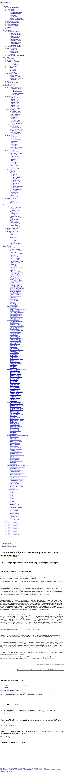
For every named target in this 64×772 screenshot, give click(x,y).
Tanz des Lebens (14, 329)
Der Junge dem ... (14, 300)
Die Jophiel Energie (15, 37)
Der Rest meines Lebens (16, 410)
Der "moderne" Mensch (16, 506)
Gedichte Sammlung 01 (13, 522)
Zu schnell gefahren (15, 282)
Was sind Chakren (15, 151)
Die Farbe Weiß (14, 106)
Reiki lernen (10, 67)
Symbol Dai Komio (15, 76)
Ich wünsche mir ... (15, 443)
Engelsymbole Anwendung (14, 46)
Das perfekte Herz (15, 252)
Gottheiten (13, 234)
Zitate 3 (12, 492)
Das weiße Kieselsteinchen (17, 321)
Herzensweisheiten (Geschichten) (15, 402)
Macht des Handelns (15, 291)
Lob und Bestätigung (15, 440)
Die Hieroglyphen (15, 225)
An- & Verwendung (12, 10)
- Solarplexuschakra (15, 157)
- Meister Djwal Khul (15, 175)
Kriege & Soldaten (15, 219)
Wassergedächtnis (14, 145)
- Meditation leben (15, 120)
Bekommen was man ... (16, 284)
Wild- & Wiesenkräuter (13, 202)
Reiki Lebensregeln (12, 66)
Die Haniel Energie (15, 36)
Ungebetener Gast (15, 393)
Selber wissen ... (14, 270)
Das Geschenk (14, 299)
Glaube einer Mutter (15, 407)
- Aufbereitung (14, 141)
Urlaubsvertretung (15, 396)
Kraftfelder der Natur (12, 190)
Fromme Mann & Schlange (17, 350)
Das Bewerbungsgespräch (17, 419)
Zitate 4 (12, 494)
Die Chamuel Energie (15, 33)
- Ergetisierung (14, 144)
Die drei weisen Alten (15, 296)
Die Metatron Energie (15, 39)
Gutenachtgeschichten (12, 306)
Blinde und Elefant (15, 258)
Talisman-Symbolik (12, 48)
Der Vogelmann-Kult (12, 228)
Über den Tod (13, 516)
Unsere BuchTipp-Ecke (13, 24)
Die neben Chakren (15, 165)
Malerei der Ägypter (15, 227)
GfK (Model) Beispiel (16, 91)
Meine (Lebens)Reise (15, 431)
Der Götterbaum (14, 323)
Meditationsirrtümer (15, 121)
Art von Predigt (14, 360)
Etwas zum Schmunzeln (16, 486)
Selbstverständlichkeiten (16, 420)
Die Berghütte (13, 422)
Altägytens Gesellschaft (16, 217)
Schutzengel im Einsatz (16, 441)
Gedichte (5, 521)
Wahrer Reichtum (14, 468)
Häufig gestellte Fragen (13, 22)
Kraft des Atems (14, 193)
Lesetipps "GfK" (14, 94)
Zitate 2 (12, 491)
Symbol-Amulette (11, 245)
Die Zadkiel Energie (15, 45)
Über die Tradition (15, 293)
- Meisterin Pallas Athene (16, 186)
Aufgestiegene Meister (16, 172)
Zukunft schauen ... (15, 383)
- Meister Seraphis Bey (16, 189)
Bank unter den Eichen (16, 377)
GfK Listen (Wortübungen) (17, 93)
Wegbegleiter (13, 15)
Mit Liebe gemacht (15, 398)
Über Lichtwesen (11, 169)
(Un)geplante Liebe (15, 413)
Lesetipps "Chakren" (15, 168)
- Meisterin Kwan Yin (15, 180)
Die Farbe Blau (14, 97)
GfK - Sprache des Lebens (14, 87)
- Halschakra (13, 160)
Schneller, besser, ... (15, 504)
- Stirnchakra (13, 162)
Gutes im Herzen (14, 276)
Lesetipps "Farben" (15, 108)
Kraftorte (12, 195)
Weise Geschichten (12, 248)
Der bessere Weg (14, 285)
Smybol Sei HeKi (14, 79)
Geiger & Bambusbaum (16, 461)
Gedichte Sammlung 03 (13, 525)
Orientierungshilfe (15, 458)
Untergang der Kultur (15, 243)
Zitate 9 (12, 501)
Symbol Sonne (14, 52)
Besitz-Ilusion (13, 518)
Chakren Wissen (11, 150)
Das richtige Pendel (15, 132)
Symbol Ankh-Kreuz (15, 222)
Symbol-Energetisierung (16, 147)
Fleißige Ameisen (14, 386)
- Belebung (13, 142)
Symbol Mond (14, 51)
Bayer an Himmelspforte (16, 330)
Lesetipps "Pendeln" (15, 133)
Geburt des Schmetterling (16, 287)
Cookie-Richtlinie (37, 768)
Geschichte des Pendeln (16, 127)
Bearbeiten (9, 771)
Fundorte (12, 201)
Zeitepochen (13, 233)
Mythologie (6, 204)
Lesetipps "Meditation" (16, 123)
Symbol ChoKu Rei (15, 75)
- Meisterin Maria (14, 184)
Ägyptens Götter (14, 211)
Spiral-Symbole (14, 196)
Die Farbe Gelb (14, 99)
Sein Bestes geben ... (15, 444)
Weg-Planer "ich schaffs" (13, 21)
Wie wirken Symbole (12, 82)
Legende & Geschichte (13, 61)
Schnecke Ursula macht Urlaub (18, 309)
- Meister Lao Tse (14, 183)
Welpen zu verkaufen (15, 303)
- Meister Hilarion (14, 178)
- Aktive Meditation (15, 114)
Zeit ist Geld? (13, 416)
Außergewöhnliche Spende (17, 405)
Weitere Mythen (14, 214)
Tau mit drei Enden (15, 351)
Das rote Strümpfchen (16, 294)
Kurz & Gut (13, 488)
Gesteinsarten (13, 199)
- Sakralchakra (14, 156)
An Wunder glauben (15, 374)
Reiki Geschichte (14, 64)
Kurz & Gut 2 (13, 366)
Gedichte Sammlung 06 (13, 530)
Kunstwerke (13, 236)
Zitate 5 (12, 495)
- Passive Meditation (15, 112)
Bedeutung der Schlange (16, 224)
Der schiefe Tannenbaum (16, 317)
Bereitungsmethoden (15, 139)
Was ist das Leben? (15, 371)
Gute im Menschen (15, 336)
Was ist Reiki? (10, 58)
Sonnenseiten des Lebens (16, 404)
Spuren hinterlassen (15, 474)
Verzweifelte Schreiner (16, 452)
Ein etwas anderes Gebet (16, 408)
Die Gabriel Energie (15, 34)
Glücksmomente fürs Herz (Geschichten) (17, 465)
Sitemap (45, 768)
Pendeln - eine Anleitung (16, 130)
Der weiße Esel (14, 380)
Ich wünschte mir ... (15, 425)
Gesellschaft (13, 240)
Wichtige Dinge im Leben (17, 288)
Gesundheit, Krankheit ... (16, 507)
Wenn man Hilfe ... (15, 459)
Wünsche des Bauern (15, 257)
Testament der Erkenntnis (16, 345)
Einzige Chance (14, 446)
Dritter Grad (13, 72)
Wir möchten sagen (12, 503)
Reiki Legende (14, 63)
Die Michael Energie (15, 40)
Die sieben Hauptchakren (16, 153)
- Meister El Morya (15, 177)
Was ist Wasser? (14, 136)
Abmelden (3, 771)
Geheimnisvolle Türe (15, 338)
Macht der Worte (14, 423)
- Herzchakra (13, 159)
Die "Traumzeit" (11, 230)
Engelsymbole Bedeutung (13, 31)
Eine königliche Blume (16, 449)
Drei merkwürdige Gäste (16, 261)
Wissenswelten (7, 85)
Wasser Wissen (10, 135)
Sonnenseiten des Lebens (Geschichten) (17, 435)
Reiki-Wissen (6, 57)
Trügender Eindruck (15, 417)
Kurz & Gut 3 (13, 368)
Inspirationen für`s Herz (13, 320)
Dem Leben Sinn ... (15, 384)
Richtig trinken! (14, 138)
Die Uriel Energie (14, 43)
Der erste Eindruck (15, 471)
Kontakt (9, 27)
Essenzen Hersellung (15, 13)
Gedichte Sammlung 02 (13, 524)
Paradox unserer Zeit (15, 251)
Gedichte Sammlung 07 (13, 531)
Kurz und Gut (13, 401)
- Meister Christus (14, 174)
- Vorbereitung (14, 117)
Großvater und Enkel (15, 275)
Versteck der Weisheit (15, 279)
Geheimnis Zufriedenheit (16, 273)
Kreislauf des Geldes (15, 375)
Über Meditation (11, 109)
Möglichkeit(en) (14, 510)
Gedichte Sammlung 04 (13, 527)
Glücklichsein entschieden (17, 455)
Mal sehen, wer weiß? (16, 254)
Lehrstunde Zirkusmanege (17, 479)
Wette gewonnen (14, 453)
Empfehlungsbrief (14, 378)
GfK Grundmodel (14, 90)
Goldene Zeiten (14, 356)
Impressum (3, 768)
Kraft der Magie (14, 208)
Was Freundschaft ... (15, 395)
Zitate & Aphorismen (12, 489)
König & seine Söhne (15, 263)
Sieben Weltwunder (15, 249)
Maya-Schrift (13, 237)
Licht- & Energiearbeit (12, 7)
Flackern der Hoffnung (16, 426)
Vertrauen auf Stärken (15, 332)
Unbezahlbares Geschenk (16, 339)
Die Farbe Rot (14, 103)
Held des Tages (14, 482)
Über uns (5, 6)
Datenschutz (29, 768)
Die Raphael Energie (15, 42)
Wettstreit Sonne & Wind (16, 281)
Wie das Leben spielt (15, 341)
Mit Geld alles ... (14, 381)
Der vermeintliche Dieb (16, 480)
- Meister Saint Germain (16, 187)
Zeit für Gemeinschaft (16, 447)
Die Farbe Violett (14, 105)
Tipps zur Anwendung (16, 18)
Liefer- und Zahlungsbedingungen (16, 768)
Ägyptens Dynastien (15, 221)
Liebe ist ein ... (14, 335)
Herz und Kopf (14, 305)
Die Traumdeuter (14, 348)
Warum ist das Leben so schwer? (18, 476)
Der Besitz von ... (14, 390)
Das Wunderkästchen (15, 333)
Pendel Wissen (10, 124)
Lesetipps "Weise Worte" (13, 519)
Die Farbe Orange (15, 102)
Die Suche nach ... (15, 399)
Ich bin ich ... (13, 347)
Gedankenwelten (7, 246)
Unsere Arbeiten (11, 9)
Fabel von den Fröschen (16, 272)
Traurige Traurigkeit (15, 278)
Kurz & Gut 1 (13, 365)
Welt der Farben (11, 96)
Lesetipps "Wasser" (15, 148)
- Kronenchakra (14, 163)
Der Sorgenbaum (14, 483)
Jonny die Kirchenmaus (16, 314)
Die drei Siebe (14, 266)
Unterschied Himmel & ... (17, 363)
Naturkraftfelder (14, 192)
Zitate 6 (12, 497)
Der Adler (12, 302)
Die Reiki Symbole (12, 73)
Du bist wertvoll (14, 297)
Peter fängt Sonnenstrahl (16, 315)
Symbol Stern (13, 54)
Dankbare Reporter (15, 362)
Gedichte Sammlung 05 (13, 528)
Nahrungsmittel (14, 242)
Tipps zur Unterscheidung (17, 19)
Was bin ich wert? (14, 456)
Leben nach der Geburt (16, 267)
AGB (8, 28)
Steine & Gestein (11, 198)
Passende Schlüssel (15, 324)
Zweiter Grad (13, 70)
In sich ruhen (13, 438)
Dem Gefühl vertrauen (16, 485)
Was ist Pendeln (14, 126)
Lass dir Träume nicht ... (16, 342)
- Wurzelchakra (14, 154)
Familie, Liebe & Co (15, 216)
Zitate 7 (12, 498)
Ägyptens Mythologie (16, 213)
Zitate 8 (12, 500)
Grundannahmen (14, 512)
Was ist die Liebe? (15, 389)
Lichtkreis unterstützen (13, 25)
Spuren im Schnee (15, 372)
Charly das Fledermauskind (17, 312)
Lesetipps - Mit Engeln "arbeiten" (15, 55)
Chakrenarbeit (13, 16)
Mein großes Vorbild (15, 411)
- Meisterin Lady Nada (16, 181)
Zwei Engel (13, 255)
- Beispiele (13, 118)
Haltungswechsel (14, 513)
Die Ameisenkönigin (15, 318)
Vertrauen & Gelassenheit (16, 260)
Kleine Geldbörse (14, 353)
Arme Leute (13, 264)
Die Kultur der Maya (12, 231)
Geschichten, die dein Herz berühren (16, 369)
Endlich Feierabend (15, 387)
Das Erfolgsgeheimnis (16, 327)
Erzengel (12, 171)
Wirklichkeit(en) (14, 509)
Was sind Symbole (11, 81)
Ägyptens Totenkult (15, 210)
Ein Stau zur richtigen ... (16, 359)
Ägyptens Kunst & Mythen (14, 205)
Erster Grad (13, 69)
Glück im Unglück (15, 344)
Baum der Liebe (14, 437)
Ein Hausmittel (14, 354)
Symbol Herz (13, 49)
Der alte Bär (13, 308)
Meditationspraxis (14, 115)
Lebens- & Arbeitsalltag (16, 207)
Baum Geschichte (14, 429)
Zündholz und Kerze (15, 290)
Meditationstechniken (15, 111)
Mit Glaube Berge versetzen (17, 467)
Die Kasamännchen (15, 311)
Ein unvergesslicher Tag (16, 392)
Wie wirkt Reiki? (11, 60)
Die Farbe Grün (14, 100)
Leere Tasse (13, 269)
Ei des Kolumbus (14, 428)
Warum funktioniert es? (16, 129)
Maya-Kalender (14, 239)
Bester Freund (13, 357)
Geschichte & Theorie (16, 88)
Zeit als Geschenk (14, 477)
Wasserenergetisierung (16, 12)
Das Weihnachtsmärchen (16, 414)
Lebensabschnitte (14, 450)
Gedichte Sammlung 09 (13, 534)
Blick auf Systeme (15, 515)
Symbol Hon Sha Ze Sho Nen (18, 78)
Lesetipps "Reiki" (11, 84)
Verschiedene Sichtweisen (17, 473)
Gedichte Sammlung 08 (13, 533)
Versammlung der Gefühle (17, 326)
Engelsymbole (7, 30)
